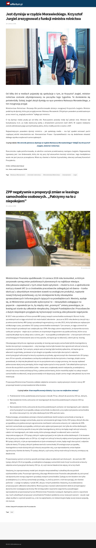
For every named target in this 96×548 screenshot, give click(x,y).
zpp (12, 512)
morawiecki (67, 175)
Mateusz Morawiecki (18, 175)
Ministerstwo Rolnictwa (51, 175)
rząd (75, 175)
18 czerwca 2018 (11, 24)
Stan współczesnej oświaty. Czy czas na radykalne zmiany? (54, 390)
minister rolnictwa (34, 175)
